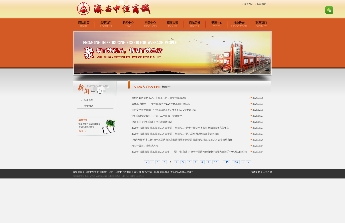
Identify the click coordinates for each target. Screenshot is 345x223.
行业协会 (239, 22)
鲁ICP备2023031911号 (182, 171)
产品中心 (150, 22)
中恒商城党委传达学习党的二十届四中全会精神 (157, 115)
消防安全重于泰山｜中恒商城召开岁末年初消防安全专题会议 (164, 109)
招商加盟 (172, 22)
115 (226, 162)
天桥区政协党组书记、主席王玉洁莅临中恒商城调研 (159, 97)
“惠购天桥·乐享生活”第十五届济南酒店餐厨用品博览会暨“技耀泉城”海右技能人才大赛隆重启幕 (182, 139)
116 (236, 162)
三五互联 (267, 171)
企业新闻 (88, 100)
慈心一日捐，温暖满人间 (145, 145)
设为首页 (248, 4)
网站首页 (83, 22)
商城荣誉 (194, 22)
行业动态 (88, 105)
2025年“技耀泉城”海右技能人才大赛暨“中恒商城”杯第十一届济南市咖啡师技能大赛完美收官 (180, 127)
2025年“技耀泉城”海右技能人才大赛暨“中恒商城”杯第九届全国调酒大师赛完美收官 (175, 133)
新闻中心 (128, 22)
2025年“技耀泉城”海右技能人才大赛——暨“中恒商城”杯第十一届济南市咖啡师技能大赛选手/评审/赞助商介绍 (189, 151)
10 (215, 162)
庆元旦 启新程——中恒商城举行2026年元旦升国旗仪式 (161, 103)
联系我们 (261, 22)
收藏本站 (261, 4)
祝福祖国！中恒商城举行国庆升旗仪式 (152, 121)
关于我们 (106, 22)
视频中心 (216, 22)
